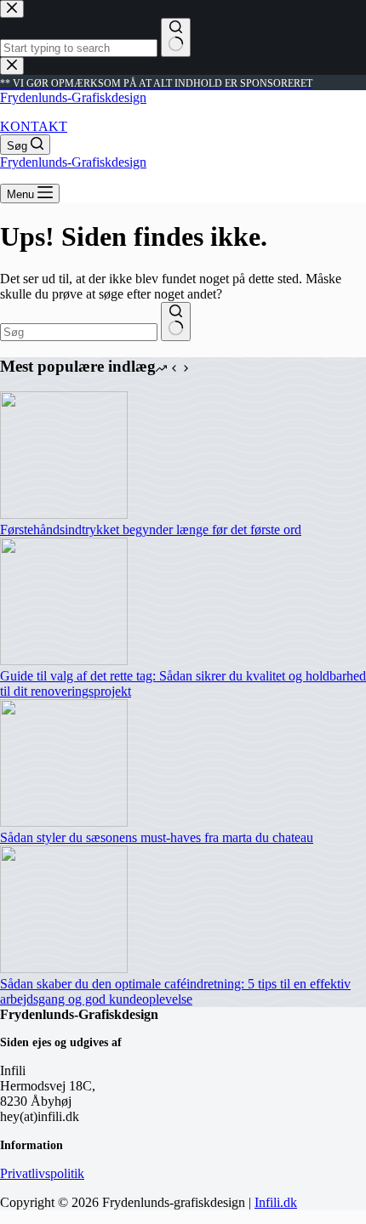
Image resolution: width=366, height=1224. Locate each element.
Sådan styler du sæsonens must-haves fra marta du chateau (156, 837)
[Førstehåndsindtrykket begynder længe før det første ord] (64, 514)
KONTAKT (33, 126)
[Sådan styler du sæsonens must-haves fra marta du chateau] (64, 822)
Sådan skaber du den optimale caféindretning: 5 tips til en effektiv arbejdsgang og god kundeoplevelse (175, 991)
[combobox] (78, 332)
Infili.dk (275, 1202)
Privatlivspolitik (42, 1173)
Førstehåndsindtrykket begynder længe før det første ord (150, 529)
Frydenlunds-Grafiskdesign (73, 97)
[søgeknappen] (176, 321)
